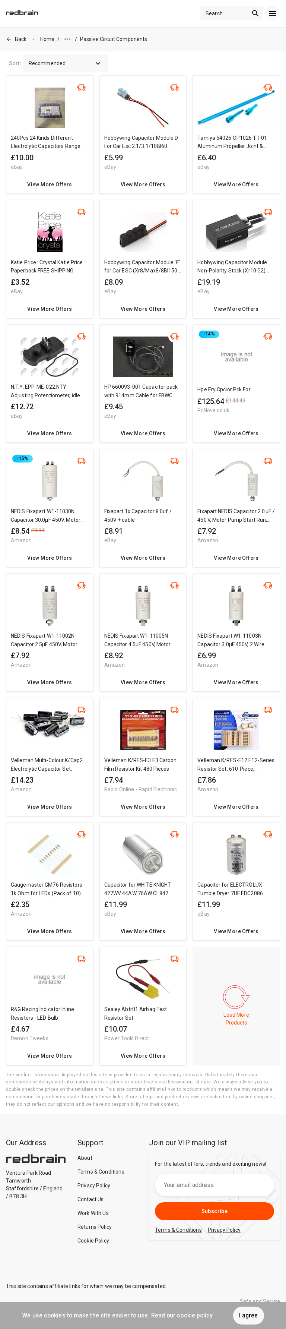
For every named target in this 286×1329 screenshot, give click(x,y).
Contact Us (90, 1199)
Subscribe (214, 1211)
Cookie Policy (93, 1241)
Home (47, 39)
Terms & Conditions (100, 1172)
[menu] (272, 13)
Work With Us (93, 1213)
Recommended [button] (47, 63)
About (84, 1158)
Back (21, 39)
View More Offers (49, 184)
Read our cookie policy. (182, 1315)
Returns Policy (94, 1227)
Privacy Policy (93, 1185)
